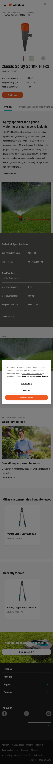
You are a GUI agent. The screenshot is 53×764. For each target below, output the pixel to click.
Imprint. (45, 376)
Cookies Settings (26, 383)
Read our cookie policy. (32, 376)
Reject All (26, 390)
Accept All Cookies (26, 397)
